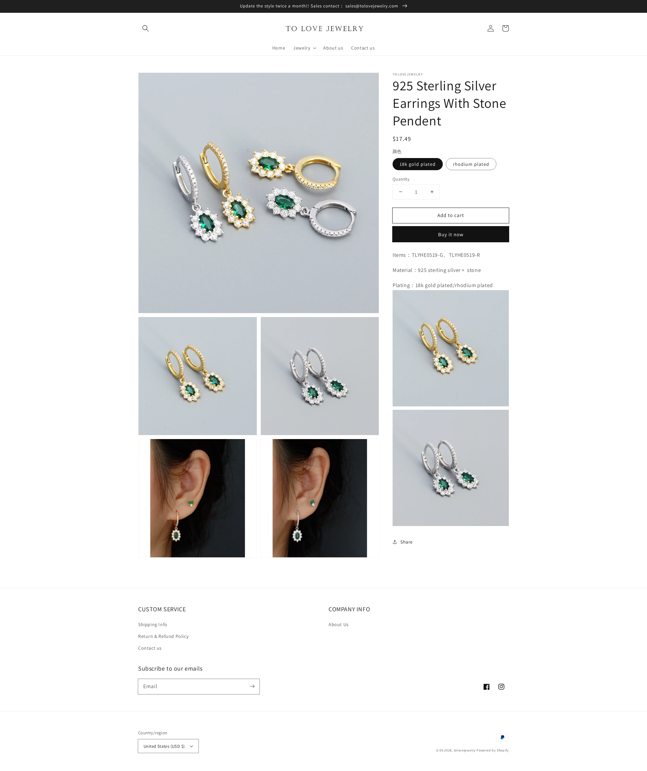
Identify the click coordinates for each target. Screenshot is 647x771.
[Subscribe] (252, 686)
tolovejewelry (465, 750)
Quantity (401, 179)
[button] (145, 28)
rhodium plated (471, 164)
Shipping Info (152, 624)
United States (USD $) (164, 746)
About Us (339, 624)
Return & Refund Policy (163, 636)
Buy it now (451, 234)
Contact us (150, 648)
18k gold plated (418, 164)
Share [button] (406, 542)
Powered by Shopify (492, 750)
